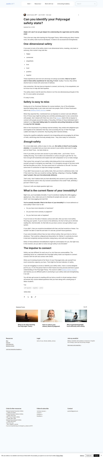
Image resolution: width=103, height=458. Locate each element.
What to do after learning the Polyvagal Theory (26, 325)
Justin (10, 4)
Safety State (27, 291)
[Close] (101, 455)
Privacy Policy (59, 455)
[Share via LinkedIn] (31, 297)
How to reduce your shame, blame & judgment (51, 325)
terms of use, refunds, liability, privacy (46, 341)
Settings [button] (82, 455)
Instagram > (40, 414)
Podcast (8, 342)
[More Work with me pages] (53, 3)
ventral (41, 287)
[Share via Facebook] (24, 297)
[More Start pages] (31, 3)
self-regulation (27, 287)
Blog (7, 341)
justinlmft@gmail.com (72, 411)
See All (85, 307)
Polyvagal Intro (9, 344)
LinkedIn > (39, 412)
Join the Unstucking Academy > (14, 349)
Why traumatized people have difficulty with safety (76, 325)
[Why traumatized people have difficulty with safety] (76, 316)
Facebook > (40, 416)
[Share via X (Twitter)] (28, 297)
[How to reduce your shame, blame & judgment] (52, 316)
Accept (96, 455)
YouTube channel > (41, 411)
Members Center (10, 346)
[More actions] (78, 15)
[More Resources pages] (41, 3)
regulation (35, 287)
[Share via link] (35, 297)
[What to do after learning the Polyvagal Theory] (27, 316)
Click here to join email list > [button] (74, 345)
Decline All (88, 455)
